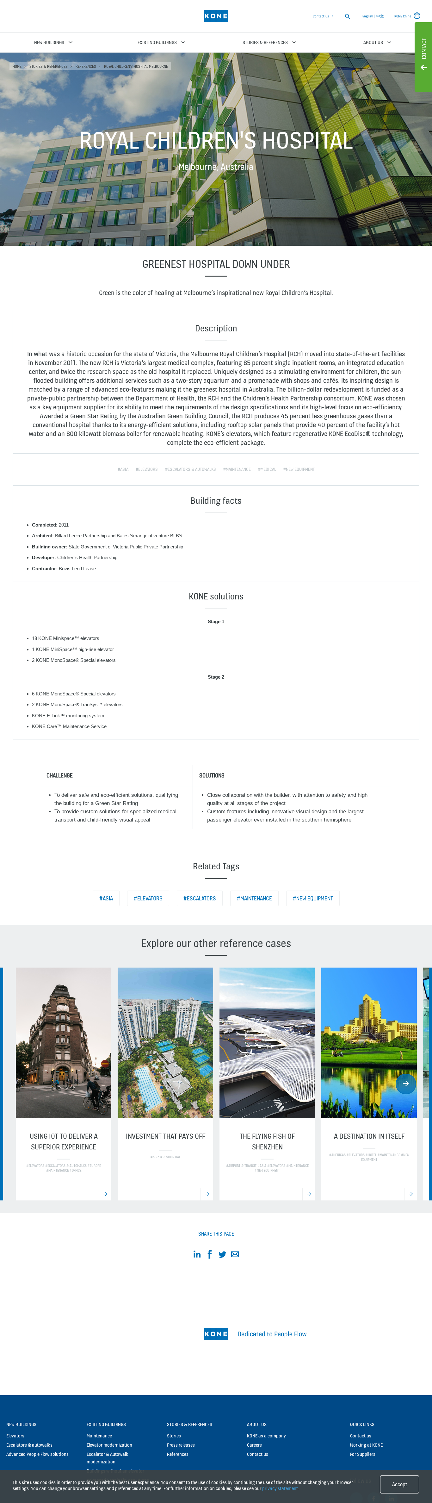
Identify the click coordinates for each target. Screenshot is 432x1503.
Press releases (181, 1445)
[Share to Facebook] (209, 1255)
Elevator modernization (109, 1445)
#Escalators (199, 898)
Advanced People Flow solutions (37, 1454)
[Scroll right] (406, 1084)
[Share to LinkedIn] (197, 1255)
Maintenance (99, 1436)
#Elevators (148, 898)
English (367, 16)
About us (257, 1424)
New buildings (21, 1424)
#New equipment (313, 898)
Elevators (15, 1436)
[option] (63, 1084)
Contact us (321, 16)
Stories (174, 1436)
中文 (380, 16)
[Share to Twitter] (222, 1255)
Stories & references (48, 66)
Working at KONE (366, 1445)
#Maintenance (254, 898)
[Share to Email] (235, 1255)
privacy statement (280, 1488)
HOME (17, 66)
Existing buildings (106, 1424)
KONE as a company (266, 1436)
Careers (254, 1445)
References (86, 66)
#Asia (106, 898)
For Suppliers (362, 1454)
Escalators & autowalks (29, 1445)
